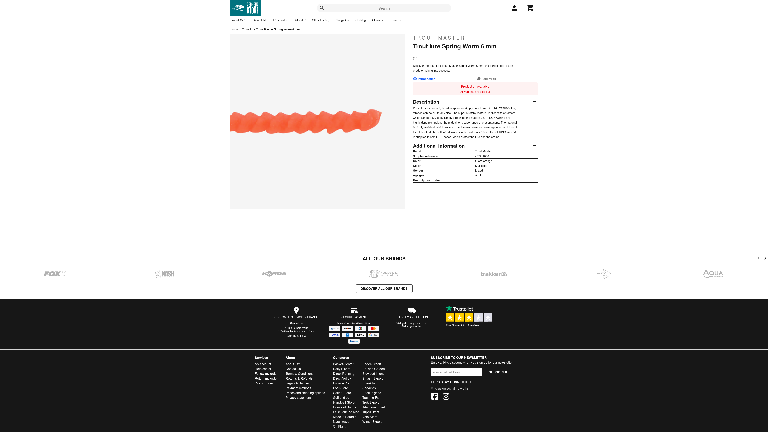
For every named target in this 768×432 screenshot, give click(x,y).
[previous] (758, 258)
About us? (293, 364)
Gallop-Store (342, 392)
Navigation (342, 20)
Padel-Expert (371, 364)
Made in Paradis (344, 416)
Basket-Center (343, 364)
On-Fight (339, 426)
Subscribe (498, 372)
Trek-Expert (370, 402)
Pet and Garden (373, 368)
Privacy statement (298, 397)
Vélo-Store (369, 416)
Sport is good (371, 392)
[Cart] (530, 8)
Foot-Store (340, 388)
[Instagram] (446, 397)
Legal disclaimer (297, 383)
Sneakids (369, 388)
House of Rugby (344, 407)
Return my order (266, 378)
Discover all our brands (384, 288)
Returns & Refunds (299, 378)
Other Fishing (320, 20)
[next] (765, 258)
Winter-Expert (372, 421)
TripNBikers (370, 412)
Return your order (411, 326)
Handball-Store (344, 402)
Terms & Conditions (299, 373)
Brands (396, 20)
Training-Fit (370, 397)
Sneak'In (368, 383)
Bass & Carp (238, 20)
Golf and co (341, 397)
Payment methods (298, 388)
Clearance (378, 20)
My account (263, 364)
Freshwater (280, 20)
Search (384, 8)
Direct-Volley (342, 378)
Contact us (296, 323)
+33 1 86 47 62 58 (296, 336)
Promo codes (264, 383)
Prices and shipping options (305, 392)
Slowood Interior (374, 373)
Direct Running (343, 373)
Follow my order (266, 373)
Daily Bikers (341, 368)
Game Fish (260, 20)
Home (234, 29)
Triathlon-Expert (373, 407)
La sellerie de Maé (346, 412)
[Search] (322, 8)
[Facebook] (435, 397)
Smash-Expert (372, 378)
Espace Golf (341, 383)
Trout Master (439, 37)
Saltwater (300, 20)
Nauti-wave (341, 421)
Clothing (360, 20)
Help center (263, 368)
